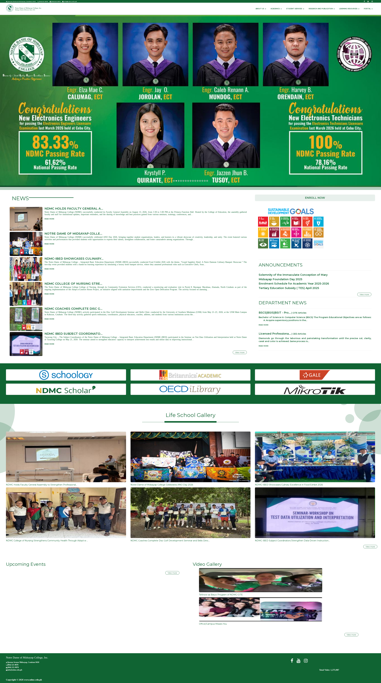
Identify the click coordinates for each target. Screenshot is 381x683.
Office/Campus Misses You (213, 624)
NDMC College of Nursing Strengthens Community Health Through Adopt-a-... (47, 540)
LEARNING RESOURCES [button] (348, 9)
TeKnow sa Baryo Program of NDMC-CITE (221, 594)
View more (239, 352)
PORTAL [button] (367, 9)
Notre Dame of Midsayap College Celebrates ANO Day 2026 (162, 484)
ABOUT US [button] (260, 9)
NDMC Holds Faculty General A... (73, 208)
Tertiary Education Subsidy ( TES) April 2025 (289, 288)
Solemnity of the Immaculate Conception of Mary (293, 274)
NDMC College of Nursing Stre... (73, 283)
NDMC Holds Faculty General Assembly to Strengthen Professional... (41, 484)
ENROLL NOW (315, 197)
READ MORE (49, 219)
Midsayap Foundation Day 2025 (280, 279)
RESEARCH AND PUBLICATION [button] (321, 9)
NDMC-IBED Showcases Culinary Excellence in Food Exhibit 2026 (289, 484)
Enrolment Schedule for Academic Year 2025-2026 (294, 283)
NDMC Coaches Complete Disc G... (73, 308)
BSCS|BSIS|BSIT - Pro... (275, 312)
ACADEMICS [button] (275, 9)
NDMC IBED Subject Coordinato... (73, 333)
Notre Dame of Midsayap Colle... (73, 233)
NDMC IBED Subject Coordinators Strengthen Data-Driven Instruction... (292, 540)
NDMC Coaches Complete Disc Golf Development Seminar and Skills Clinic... (170, 540)
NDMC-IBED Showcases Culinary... (73, 258)
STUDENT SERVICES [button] (294, 9)
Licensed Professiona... (275, 333)
